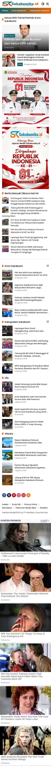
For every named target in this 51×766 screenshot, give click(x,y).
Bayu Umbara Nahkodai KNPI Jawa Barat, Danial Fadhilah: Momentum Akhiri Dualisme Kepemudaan (31, 311)
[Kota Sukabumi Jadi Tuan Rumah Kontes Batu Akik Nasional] (7, 399)
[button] (42, 3)
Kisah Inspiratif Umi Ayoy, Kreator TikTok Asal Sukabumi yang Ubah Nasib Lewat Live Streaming (30, 410)
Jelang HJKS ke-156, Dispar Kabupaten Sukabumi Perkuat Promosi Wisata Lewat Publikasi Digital (29, 479)
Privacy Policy (30, 504)
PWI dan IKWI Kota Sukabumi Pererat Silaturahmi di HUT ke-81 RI (27, 231)
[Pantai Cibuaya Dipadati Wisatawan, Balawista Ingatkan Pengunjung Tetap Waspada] (7, 467)
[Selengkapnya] (48, 266)
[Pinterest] (14, 495)
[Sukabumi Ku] (20, 3)
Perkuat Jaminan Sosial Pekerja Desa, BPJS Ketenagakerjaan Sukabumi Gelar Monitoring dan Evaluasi (30, 298)
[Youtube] (23, 495)
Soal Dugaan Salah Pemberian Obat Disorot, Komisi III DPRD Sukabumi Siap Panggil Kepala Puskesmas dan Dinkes (28, 201)
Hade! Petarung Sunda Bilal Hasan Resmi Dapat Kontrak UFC (31, 385)
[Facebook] (4, 495)
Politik (20, 64)
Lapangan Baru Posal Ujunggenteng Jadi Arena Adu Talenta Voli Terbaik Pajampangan (29, 240)
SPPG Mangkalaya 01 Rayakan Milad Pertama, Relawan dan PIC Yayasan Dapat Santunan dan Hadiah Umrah (32, 367)
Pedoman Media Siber (26, 508)
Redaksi (43, 508)
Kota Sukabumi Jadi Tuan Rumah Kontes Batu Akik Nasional (30, 398)
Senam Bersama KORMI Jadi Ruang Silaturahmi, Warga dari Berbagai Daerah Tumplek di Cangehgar (29, 250)
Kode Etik (16, 504)
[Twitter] (9, 495)
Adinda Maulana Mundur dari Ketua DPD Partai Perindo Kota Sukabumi (22, 41)
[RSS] (28, 495)
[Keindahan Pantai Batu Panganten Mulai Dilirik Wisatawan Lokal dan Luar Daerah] (7, 455)
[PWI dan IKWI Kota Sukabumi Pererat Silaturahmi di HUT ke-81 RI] (7, 275)
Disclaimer (7, 508)
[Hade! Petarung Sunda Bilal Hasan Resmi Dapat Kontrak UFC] (7, 387)
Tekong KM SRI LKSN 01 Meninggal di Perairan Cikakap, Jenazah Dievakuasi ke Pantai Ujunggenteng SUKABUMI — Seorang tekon (24, 212)
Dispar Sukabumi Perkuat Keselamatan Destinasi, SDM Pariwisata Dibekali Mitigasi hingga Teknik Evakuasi (31, 441)
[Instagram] (19, 495)
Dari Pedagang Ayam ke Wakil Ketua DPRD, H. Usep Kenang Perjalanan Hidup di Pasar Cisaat (30, 423)
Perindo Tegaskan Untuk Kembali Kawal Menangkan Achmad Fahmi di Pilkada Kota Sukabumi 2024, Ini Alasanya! (33, 59)
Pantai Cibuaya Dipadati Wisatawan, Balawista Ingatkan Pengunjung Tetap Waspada (30, 466)
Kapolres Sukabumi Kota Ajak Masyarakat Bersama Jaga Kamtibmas (29, 286)
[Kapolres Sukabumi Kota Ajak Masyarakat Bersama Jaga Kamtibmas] (7, 287)
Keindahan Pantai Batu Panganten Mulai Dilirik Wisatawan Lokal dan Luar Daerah (31, 454)
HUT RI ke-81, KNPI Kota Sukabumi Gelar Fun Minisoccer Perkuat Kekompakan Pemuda (28, 223)
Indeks (5, 504)
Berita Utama (10, 36)
